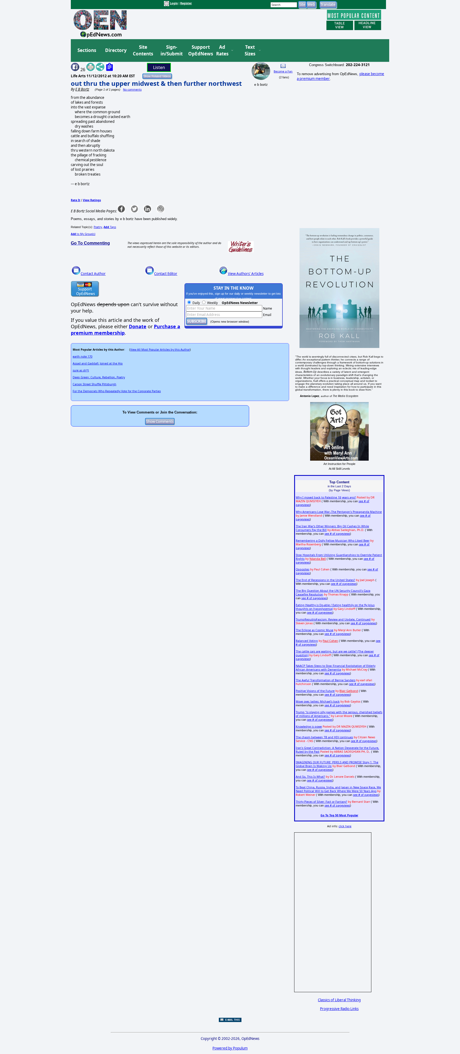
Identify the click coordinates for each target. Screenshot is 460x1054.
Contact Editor (165, 273)
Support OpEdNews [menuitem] (198, 50)
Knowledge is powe (309, 726)
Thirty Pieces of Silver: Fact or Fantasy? (321, 802)
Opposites (302, 569)
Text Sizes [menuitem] (250, 50)
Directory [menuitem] (115, 50)
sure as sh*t (81, 370)
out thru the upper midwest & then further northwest (156, 83)
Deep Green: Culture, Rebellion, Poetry (99, 377)
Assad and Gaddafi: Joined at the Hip (98, 363)
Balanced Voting (307, 641)
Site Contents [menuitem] (143, 50)
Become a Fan (283, 71)
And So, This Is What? (310, 777)
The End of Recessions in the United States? (325, 580)
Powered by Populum (230, 1048)
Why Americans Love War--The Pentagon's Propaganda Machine (339, 512)
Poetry (98, 227)
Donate (137, 326)
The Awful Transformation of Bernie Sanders (325, 680)
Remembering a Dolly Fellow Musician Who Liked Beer (332, 540)
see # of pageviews (337, 534)
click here (345, 826)
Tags (110, 227)
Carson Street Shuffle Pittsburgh (94, 384)
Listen (159, 67)
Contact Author (93, 273)
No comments (132, 89)
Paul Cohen (330, 641)
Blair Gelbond (348, 691)
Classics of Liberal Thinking (339, 1000)
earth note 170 (82, 356)
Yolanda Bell (317, 559)
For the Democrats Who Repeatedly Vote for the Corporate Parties (117, 391)
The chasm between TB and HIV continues (324, 737)
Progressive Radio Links (339, 1008)
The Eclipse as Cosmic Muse (314, 630)
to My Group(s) (83, 234)
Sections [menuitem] (86, 50)
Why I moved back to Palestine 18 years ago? (326, 497)
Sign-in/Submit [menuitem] (171, 50)
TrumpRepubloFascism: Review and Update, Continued (333, 619)
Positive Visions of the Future (315, 691)
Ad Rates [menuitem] (222, 50)
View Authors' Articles (246, 273)
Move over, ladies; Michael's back (318, 701)
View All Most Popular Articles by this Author (160, 349)
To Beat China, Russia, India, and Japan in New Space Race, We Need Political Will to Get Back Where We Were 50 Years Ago (338, 789)
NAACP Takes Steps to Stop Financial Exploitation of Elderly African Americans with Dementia (335, 667)
